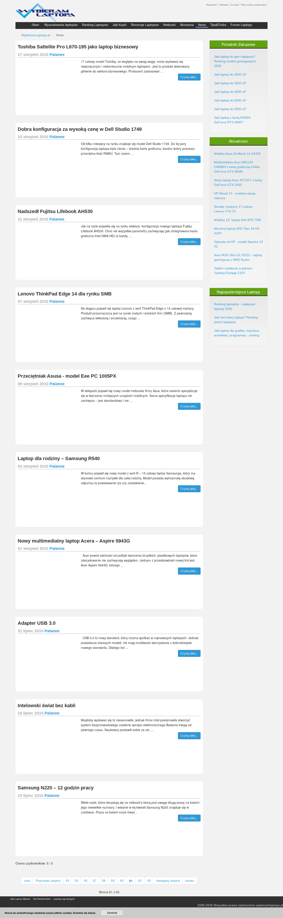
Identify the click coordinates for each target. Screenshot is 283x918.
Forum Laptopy (241, 25)
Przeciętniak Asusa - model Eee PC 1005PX (67, 376)
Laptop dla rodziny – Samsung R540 (59, 458)
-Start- (35, 25)
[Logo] (45, 10)
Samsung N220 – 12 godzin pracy (56, 787)
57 (94, 880)
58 (103, 880)
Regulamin (211, 5)
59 (113, 880)
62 (140, 880)
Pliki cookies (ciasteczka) (253, 5)
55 (76, 880)
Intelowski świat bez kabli (46, 705)
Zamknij (112, 913)
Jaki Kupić (120, 25)
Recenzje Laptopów (145, 25)
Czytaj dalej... (189, 77)
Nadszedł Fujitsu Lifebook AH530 (55, 211)
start (27, 880)
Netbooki (169, 25)
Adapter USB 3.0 (36, 623)
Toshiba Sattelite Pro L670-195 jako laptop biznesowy (78, 47)
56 (85, 880)
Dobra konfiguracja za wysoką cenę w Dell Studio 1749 (80, 129)
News (202, 25)
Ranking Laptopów (95, 25)
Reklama (224, 5)
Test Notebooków (42, 899)
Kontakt (235, 5)
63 (149, 880)
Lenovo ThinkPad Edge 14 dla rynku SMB (65, 294)
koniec (189, 880)
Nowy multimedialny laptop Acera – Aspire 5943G (74, 541)
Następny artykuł (168, 880)
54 (67, 880)
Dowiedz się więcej (84, 912)
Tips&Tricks (218, 25)
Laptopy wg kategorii (64, 899)
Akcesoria (187, 25)
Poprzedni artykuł (48, 880)
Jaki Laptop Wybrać (20, 899)
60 (122, 880)
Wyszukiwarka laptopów (61, 25)
